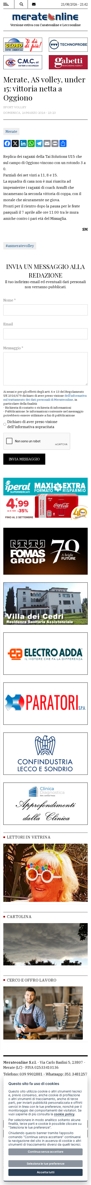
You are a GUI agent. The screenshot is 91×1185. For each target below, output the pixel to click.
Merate (11, 131)
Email (8, 324)
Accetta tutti (45, 1172)
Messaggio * (13, 348)
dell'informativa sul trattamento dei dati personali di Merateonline (45, 398)
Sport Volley (14, 107)
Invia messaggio (24, 459)
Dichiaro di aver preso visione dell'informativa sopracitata (32, 424)
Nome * (9, 300)
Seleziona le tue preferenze (45, 1163)
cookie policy (64, 1114)
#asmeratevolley (20, 246)
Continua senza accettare (45, 1151)
